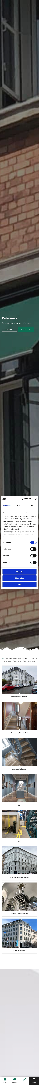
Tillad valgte (19, 578)
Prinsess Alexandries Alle (19, 697)
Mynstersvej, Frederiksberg (19, 733)
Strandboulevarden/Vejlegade (19, 877)
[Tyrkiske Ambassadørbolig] (19, 897)
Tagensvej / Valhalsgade (19, 769)
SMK (19, 805)
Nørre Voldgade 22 (19, 950)
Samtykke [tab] (7, 505)
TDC (19, 841)
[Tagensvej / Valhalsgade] (19, 752)
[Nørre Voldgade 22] (19, 933)
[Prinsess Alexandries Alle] (19, 680)
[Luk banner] (36, 499)
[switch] (33, 549)
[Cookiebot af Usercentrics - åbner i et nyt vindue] (23, 499)
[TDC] (19, 824)
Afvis (19, 584)
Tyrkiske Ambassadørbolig (19, 914)
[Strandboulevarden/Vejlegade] (19, 860)
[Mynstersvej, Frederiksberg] (19, 716)
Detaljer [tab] (20, 505)
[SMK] (19, 788)
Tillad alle (19, 572)
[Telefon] (24, 1079)
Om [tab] (32, 505)
